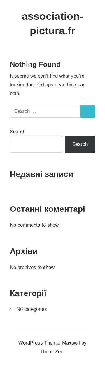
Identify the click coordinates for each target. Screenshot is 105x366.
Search (17, 131)
